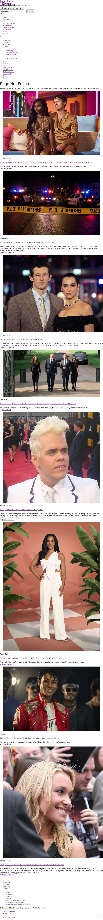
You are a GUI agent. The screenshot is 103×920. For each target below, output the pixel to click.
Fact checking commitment (15, 900)
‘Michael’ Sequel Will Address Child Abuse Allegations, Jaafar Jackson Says (28, 738)
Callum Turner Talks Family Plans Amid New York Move (21, 339)
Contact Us (10, 894)
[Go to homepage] (7, 879)
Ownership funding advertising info (18, 904)
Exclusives (6, 19)
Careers (9, 896)
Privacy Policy (11, 54)
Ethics (8, 898)
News (5, 17)
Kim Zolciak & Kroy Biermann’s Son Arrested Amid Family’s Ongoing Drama (28, 242)
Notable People (8, 27)
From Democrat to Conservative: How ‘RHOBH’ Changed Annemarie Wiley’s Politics (31, 658)
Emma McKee (7, 168)
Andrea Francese (8, 252)
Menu (2, 13)
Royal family (7, 29)
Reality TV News (9, 23)
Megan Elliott (6, 410)
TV (4, 21)
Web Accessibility (12, 58)
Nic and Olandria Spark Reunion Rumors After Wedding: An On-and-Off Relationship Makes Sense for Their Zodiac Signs (46, 162)
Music (5, 31)
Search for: (4, 11)
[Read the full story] (51, 155)
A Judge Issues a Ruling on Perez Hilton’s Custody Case (21, 510)
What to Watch (8, 25)
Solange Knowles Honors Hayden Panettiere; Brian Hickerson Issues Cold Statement (32, 865)
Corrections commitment (15, 902)
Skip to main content (7, 1)
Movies (5, 33)
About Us (9, 50)
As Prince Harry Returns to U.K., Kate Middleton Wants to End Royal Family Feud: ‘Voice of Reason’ (38, 404)
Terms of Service (12, 52)
